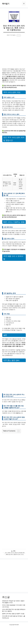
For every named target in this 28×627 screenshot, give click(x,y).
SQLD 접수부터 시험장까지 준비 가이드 (15, 554)
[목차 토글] (17, 431)
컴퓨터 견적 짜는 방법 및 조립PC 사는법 (13, 613)
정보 (14, 550)
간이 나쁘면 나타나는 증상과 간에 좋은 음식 (15, 552)
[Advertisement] (14, 54)
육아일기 (5, 4)
